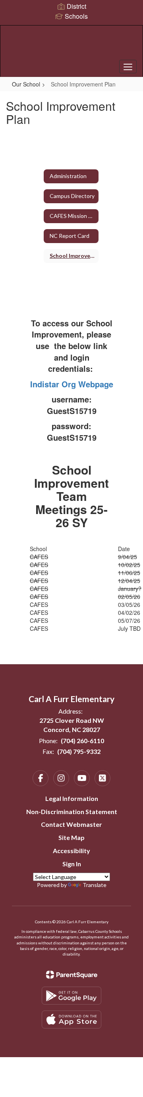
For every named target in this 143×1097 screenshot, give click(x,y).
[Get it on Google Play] (71, 996)
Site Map (71, 837)
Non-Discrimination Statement (71, 811)
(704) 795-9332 (78, 751)
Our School (26, 84)
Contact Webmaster (71, 824)
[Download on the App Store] (71, 1019)
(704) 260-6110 (82, 740)
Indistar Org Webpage (71, 384)
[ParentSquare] (71, 975)
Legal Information (71, 798)
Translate (94, 884)
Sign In (71, 863)
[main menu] (128, 66)
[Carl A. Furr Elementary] (71, 45)
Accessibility (71, 850)
